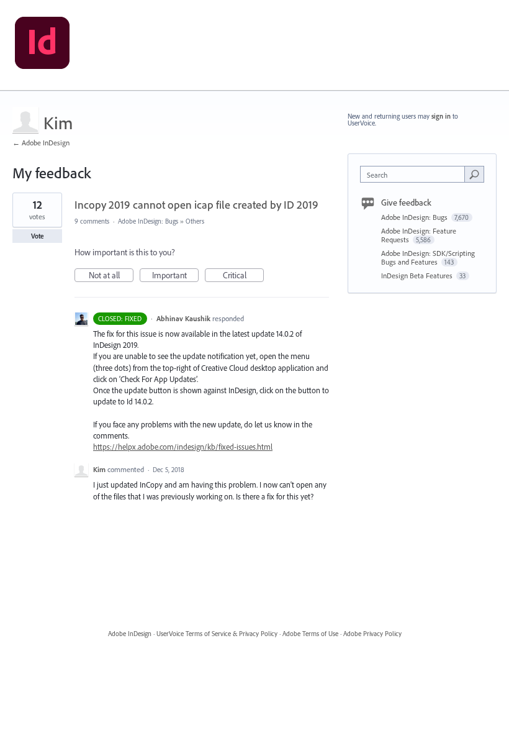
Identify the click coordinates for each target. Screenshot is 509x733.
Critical (243, 276)
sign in (441, 116)
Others (195, 221)
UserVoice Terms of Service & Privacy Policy (216, 633)
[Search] (474, 174)
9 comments (91, 221)
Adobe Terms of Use (310, 633)
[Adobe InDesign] (42, 45)
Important (175, 276)
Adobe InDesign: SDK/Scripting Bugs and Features (428, 257)
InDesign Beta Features (417, 275)
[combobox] (415, 174)
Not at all (111, 276)
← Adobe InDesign (41, 142)
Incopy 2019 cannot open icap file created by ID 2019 (196, 205)
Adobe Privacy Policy (372, 633)
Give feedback (406, 202)
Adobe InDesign (129, 633)
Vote (37, 236)
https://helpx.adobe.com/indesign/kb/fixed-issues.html (183, 447)
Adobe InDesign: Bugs (148, 221)
